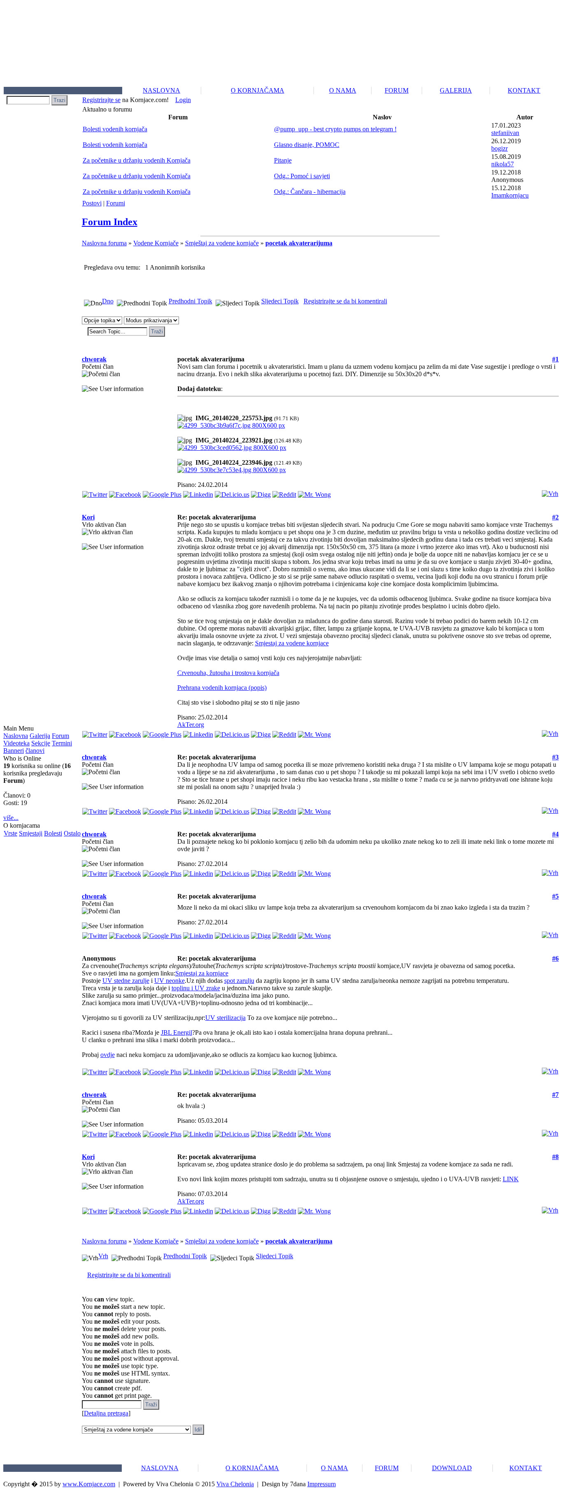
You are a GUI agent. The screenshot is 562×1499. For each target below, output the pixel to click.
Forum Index (109, 221)
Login (183, 99)
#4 (555, 834)
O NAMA (342, 90)
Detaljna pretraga (106, 1413)
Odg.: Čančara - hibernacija (310, 191)
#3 (555, 757)
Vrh (103, 1255)
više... (11, 817)
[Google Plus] (162, 492)
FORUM (397, 90)
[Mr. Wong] (314, 492)
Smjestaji (30, 833)
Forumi (115, 203)
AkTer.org (190, 724)
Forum (60, 735)
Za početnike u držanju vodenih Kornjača (136, 160)
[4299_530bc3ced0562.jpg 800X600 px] (231, 447)
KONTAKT (524, 90)
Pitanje (283, 160)
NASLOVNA (161, 90)
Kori (88, 517)
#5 (555, 896)
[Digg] (261, 492)
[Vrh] (550, 491)
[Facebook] (125, 492)
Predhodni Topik (190, 301)
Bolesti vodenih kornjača (115, 129)
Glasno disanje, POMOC (306, 144)
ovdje (107, 1054)
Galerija (40, 735)
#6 (555, 958)
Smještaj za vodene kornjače (222, 243)
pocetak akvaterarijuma (298, 243)
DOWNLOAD (452, 1467)
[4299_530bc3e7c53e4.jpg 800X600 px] (231, 469)
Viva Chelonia (235, 1483)
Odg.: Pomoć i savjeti (302, 175)
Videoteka (16, 743)
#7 (555, 1094)
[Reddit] (284, 492)
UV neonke (169, 980)
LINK (511, 1178)
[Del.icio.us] (232, 492)
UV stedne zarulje (125, 980)
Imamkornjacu (510, 195)
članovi (35, 750)
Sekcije (40, 743)
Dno (108, 301)
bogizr (499, 148)
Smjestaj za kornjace (201, 973)
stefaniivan (505, 132)
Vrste (10, 833)
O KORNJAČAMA (257, 90)
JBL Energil (176, 1032)
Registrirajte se (101, 99)
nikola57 (502, 164)
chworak (94, 359)
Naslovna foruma (104, 243)
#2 (555, 517)
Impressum (321, 1483)
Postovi (92, 203)
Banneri (13, 750)
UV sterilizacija (225, 1017)
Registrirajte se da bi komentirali (345, 301)
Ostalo (72, 833)
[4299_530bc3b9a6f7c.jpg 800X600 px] (231, 425)
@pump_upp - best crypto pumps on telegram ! (335, 129)
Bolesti (53, 833)
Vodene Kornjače (156, 243)
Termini (62, 743)
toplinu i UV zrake (196, 988)
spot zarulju (239, 980)
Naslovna (15, 735)
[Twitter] (94, 492)
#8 (555, 1156)
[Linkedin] (198, 492)
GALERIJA (456, 90)
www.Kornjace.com (89, 1483)
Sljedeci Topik (280, 301)
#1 (555, 359)
